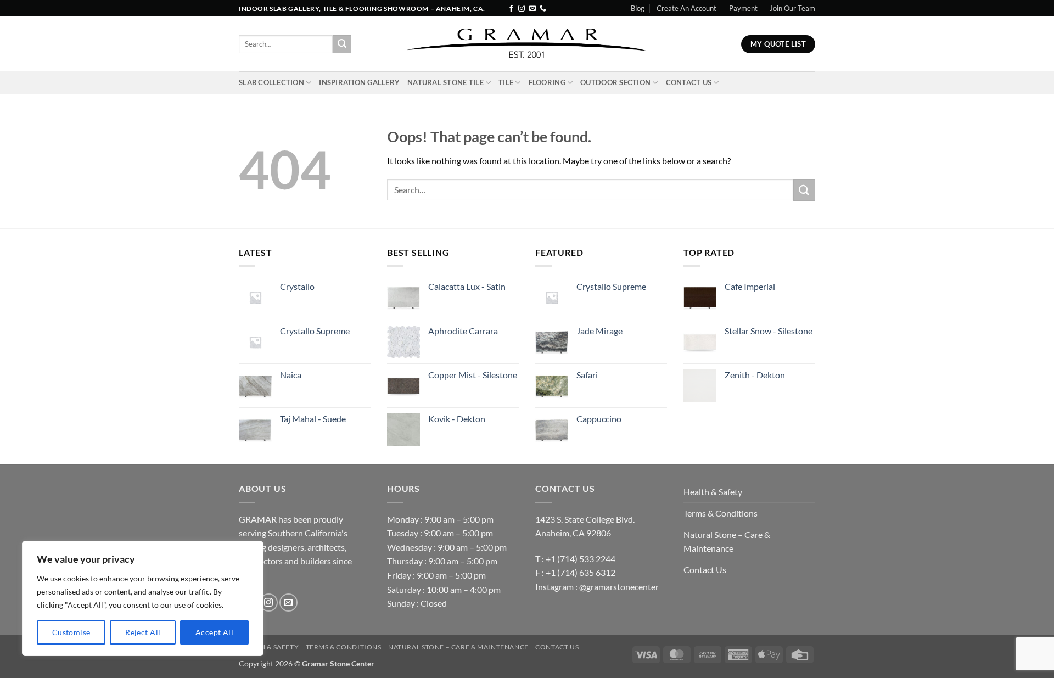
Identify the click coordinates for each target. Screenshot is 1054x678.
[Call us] (543, 9)
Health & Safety (712, 491)
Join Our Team (792, 8)
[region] (143, 598)
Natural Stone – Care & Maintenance (726, 541)
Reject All (142, 632)
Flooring (547, 82)
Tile (505, 82)
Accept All (214, 632)
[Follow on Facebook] (511, 9)
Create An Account (686, 8)
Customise (71, 632)
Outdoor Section (615, 82)
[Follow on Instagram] (521, 9)
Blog (637, 8)
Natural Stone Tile (445, 82)
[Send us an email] (532, 9)
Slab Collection (271, 82)
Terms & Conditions (720, 513)
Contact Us (689, 82)
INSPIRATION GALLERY (359, 82)
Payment (743, 8)
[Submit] (342, 44)
